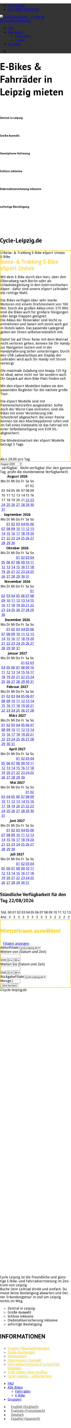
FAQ (11, 28)
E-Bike (20, 40)
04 (23, 524)
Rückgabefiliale (12, 977)
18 (23, 533)
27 (18, 505)
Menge (5, 981)
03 (18, 524)
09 (13, 529)
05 (27, 524)
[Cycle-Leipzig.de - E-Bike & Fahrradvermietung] (35, 21)
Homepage (16, 5)
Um (3, 960)
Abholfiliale (9, 947)
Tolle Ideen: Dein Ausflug (27, 1372)
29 (27, 505)
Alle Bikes (15, 32)
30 (32, 505)
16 (13, 533)
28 (23, 505)
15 (8, 533)
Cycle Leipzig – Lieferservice (30, 1376)
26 (13, 505)
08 (8, 529)
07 (3, 529)
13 (32, 529)
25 (8, 505)
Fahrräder (23, 36)
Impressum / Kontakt (24, 1360)
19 (27, 533)
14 (3, 533)
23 (32, 500)
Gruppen (14, 44)
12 (27, 529)
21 (3, 538)
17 (18, 533)
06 (32, 524)
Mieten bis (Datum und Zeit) (22, 964)
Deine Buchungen (21, 1352)
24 (3, 505)
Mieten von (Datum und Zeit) (23, 952)
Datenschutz (17, 1356)
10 (18, 529)
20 (32, 533)
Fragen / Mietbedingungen (29, 1348)
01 (8, 524)
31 (3, 509)
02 (13, 524)
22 (27, 500)
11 (23, 529)
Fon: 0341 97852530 (23, 9)
